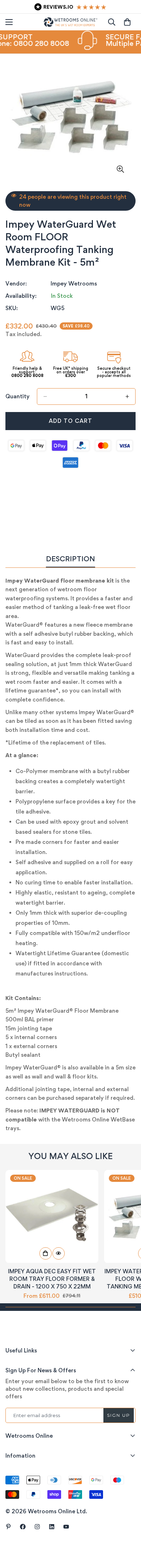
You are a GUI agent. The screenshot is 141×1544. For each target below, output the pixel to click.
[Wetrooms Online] (70, 22)
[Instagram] (37, 1527)
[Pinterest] (8, 1527)
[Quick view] (58, 1253)
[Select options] (45, 1253)
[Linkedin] (52, 1527)
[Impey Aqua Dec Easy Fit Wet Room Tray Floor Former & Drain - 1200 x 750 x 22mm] (51, 1216)
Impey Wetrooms (74, 283)
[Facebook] (23, 1527)
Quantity (17, 396)
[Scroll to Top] (128, 1505)
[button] (127, 22)
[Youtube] (66, 1527)
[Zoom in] (120, 169)
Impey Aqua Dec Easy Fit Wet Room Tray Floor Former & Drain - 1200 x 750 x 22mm (52, 1279)
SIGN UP (118, 1415)
